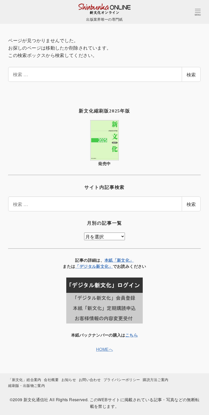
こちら (131, 335)
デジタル (88, 266)
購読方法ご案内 (155, 379)
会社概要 (51, 379)
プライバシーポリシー (121, 379)
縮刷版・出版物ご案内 (26, 385)
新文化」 (104, 266)
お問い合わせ (90, 379)
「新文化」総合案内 (24, 379)
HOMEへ (104, 349)
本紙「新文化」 (119, 260)
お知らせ (68, 379)
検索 (191, 74)
